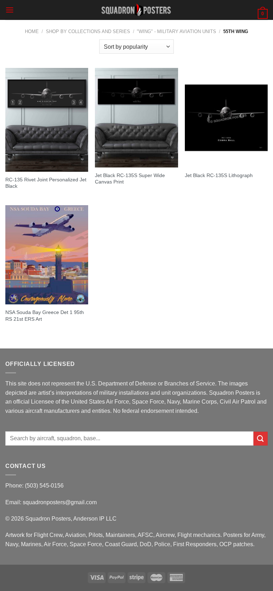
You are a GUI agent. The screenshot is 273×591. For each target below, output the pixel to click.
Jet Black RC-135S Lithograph (219, 175)
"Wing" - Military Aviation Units (176, 31)
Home (32, 31)
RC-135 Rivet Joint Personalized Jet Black (45, 183)
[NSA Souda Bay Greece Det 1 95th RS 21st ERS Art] (46, 254)
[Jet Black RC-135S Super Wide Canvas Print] (136, 117)
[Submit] (260, 439)
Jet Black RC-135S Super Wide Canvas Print (130, 178)
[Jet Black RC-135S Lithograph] (226, 117)
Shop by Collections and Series (88, 31)
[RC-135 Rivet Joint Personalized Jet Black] (46, 119)
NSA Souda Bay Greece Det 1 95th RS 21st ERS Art (44, 315)
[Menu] (9, 9)
